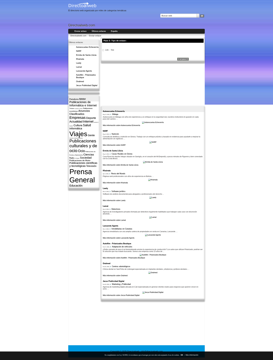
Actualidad (75, 121)
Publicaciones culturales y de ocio (83, 146)
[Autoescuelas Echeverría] (153, 122)
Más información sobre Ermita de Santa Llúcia (120, 165)
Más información (192, 355)
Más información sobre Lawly (114, 200)
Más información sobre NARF (114, 145)
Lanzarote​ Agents (84, 71)
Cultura (78, 125)
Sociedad (86, 157)
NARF (78, 51)
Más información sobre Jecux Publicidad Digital (121, 295)
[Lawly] (152, 197)
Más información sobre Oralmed (115, 276)
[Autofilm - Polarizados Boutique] (153, 255)
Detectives (115, 209)
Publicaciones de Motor (79, 160)
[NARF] (152, 142)
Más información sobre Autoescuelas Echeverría (121, 125)
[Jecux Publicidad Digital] (152, 292)
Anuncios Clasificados (79, 112)
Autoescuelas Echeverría (87, 47)
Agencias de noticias (78, 108)
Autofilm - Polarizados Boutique (117, 243)
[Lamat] (152, 217)
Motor (82, 99)
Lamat (79, 67)
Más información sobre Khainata (115, 183)
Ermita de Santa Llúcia (86, 55)
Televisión (91, 166)
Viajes (78, 134)
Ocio (81, 151)
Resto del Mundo (118, 173)
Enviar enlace (80, 31)
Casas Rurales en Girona (122, 154)
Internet (88, 121)
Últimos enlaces (99, 31)
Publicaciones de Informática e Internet (83, 104)
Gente (91, 135)
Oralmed (80, 81)
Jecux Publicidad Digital (86, 85)
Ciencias (88, 154)
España (114, 31)
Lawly (78, 63)
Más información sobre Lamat (114, 220)
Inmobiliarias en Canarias (121, 229)
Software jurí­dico (118, 191)
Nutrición (115, 134)
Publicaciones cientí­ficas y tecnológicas (83, 164)
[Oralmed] (152, 273)
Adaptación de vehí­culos (122, 247)
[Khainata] (153, 180)
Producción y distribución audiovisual (75, 138)
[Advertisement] (153, 84)
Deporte (91, 117)
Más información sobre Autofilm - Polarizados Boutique (124, 258)
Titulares (72, 108)
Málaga (115, 114)
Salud (87, 125)
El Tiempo (77, 158)
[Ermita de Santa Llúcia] (153, 162)
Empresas (77, 118)
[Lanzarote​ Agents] (153, 235)
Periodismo (74, 99)
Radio (71, 158)
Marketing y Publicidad (121, 284)
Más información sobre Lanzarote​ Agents (118, 238)
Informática (75, 128)
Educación (75, 185)
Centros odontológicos (121, 266)
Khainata (80, 59)
